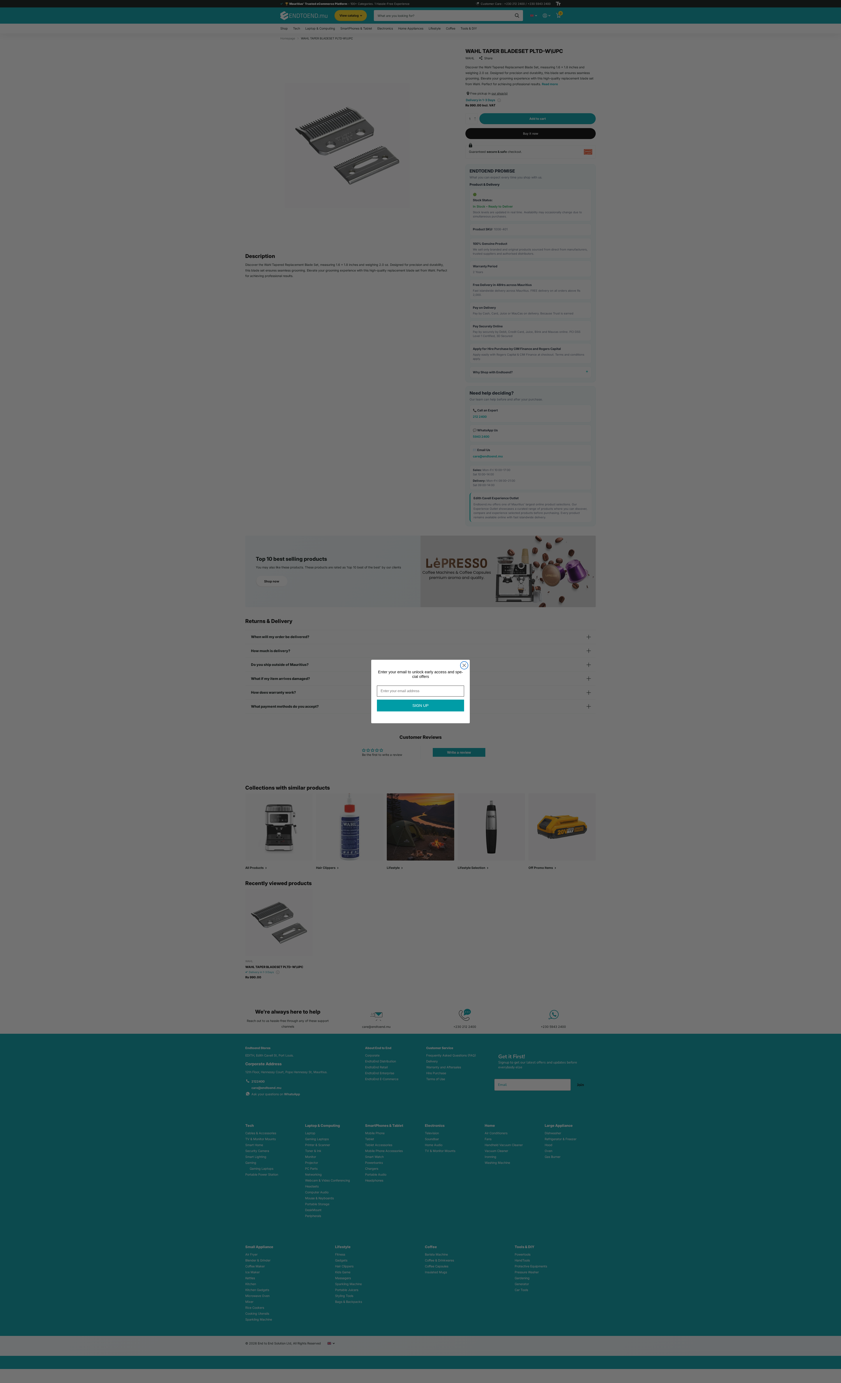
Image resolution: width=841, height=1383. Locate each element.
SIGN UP (420, 705)
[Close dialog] (464, 665)
